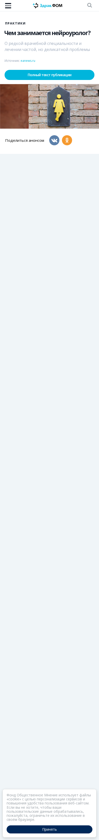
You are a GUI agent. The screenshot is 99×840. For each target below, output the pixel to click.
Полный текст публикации (49, 74)
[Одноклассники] (67, 140)
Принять (49, 829)
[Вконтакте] (54, 140)
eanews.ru (28, 61)
